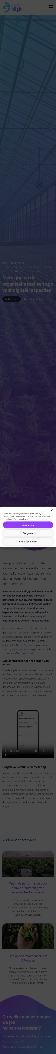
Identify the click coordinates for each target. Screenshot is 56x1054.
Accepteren (28, 525)
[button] (51, 510)
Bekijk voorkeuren (28, 541)
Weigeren (28, 533)
